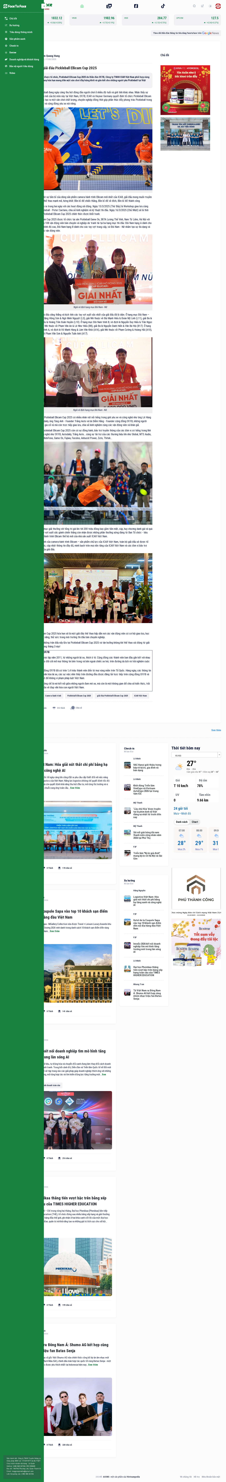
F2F (135, 847)
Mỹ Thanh (137, 803)
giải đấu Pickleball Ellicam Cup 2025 (112, 696)
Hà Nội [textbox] (178, 755)
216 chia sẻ (67, 1158)
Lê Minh (137, 759)
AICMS (106, 1477)
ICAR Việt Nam (140, 696)
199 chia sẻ (67, 1305)
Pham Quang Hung (49, 55)
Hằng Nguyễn (139, 890)
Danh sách (181, 821)
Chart (195, 821)
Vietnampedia (133, 1477)
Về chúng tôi (186, 1477)
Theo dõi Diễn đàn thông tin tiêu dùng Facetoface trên (177, 33)
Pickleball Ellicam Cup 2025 (79, 696)
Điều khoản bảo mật (211, 1477)
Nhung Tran (138, 984)
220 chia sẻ (67, 1445)
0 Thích (50, 868)
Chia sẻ (79, 708)
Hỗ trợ (197, 1477)
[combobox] (196, 755)
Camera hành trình (53, 696)
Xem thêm (216, 730)
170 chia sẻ (67, 868)
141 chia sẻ (67, 1011)
